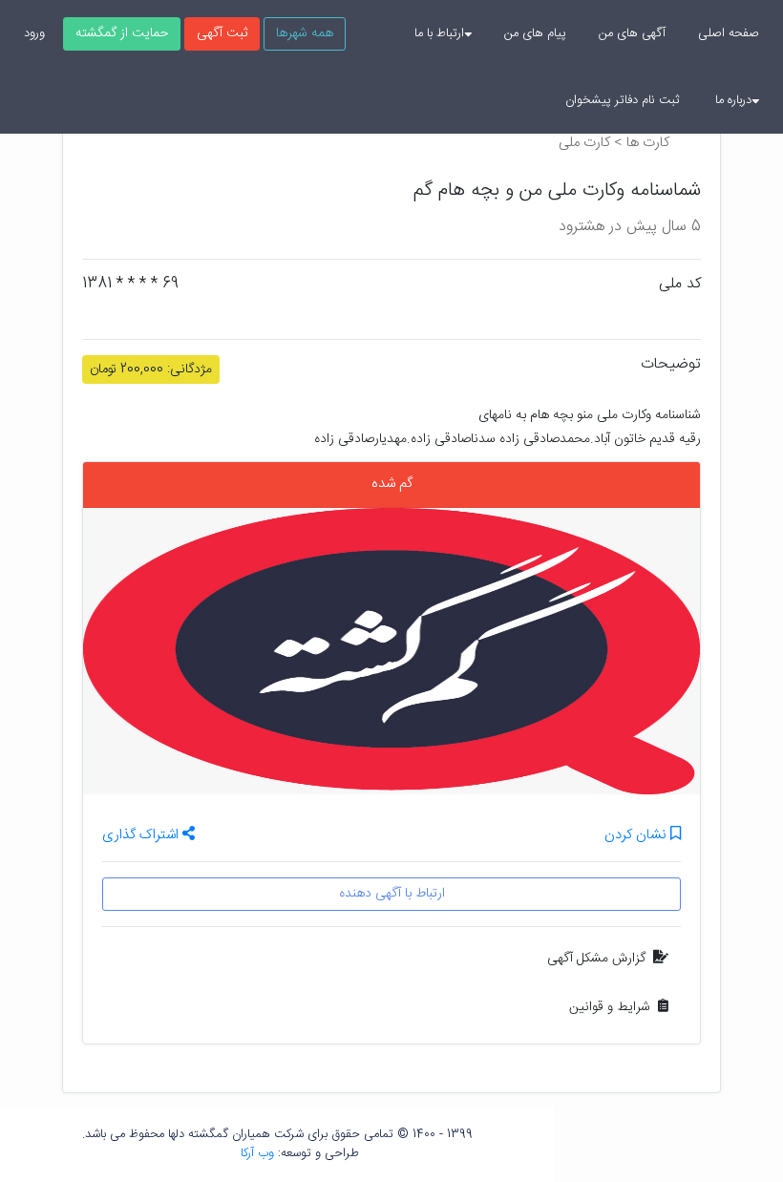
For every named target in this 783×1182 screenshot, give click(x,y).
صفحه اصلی (728, 33)
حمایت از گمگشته (121, 33)
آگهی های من (632, 33)
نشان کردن (637, 836)
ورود (34, 33)
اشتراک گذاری (142, 835)
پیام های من (535, 33)
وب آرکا (257, 1153)
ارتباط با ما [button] (439, 33)
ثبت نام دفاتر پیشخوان (622, 100)
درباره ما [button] (733, 100)
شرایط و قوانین (609, 1007)
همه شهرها (304, 33)
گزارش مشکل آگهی (596, 958)
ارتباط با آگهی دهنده (392, 893)
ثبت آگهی (222, 33)
